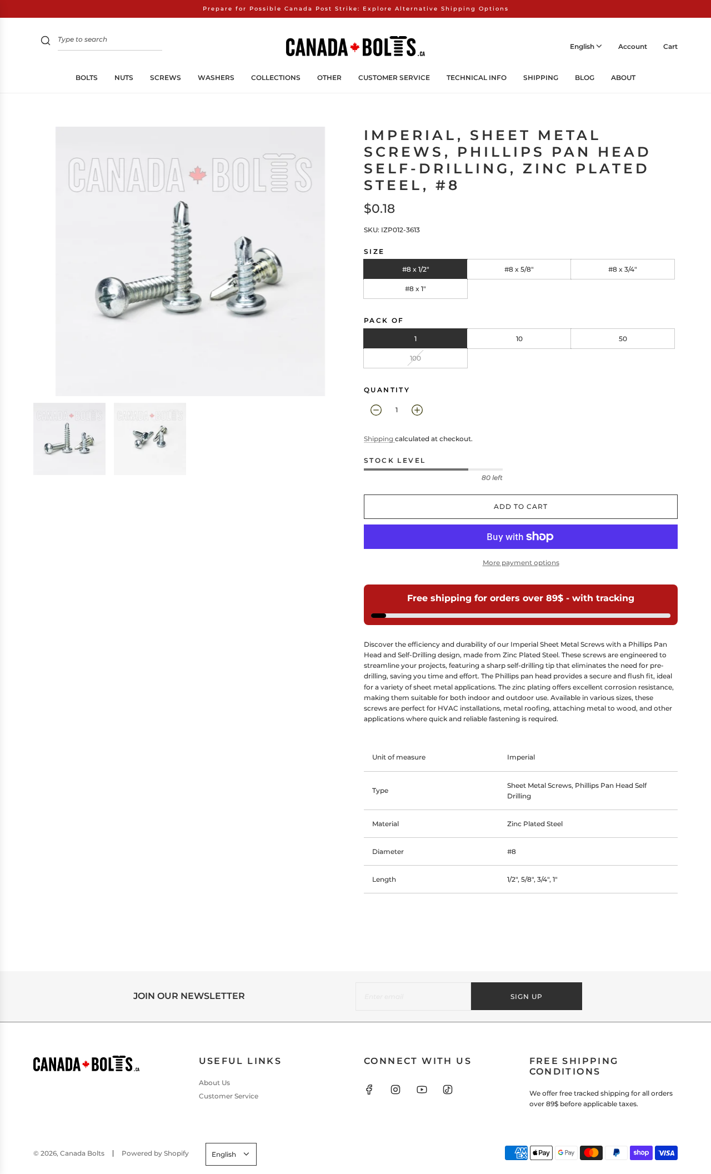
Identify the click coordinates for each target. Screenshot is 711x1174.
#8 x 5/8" (519, 269)
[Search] (45, 42)
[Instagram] (395, 1089)
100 (415, 358)
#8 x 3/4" (622, 269)
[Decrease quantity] (376, 410)
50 (623, 338)
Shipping (379, 438)
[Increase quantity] (417, 410)
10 (519, 338)
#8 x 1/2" (415, 269)
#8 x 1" (415, 288)
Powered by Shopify (155, 1153)
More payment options (521, 562)
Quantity (387, 390)
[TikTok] (447, 1089)
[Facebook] (369, 1089)
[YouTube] (421, 1089)
